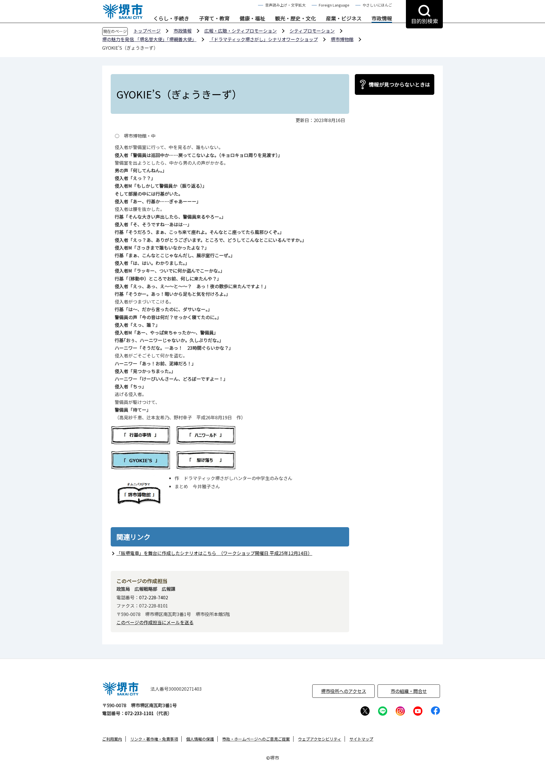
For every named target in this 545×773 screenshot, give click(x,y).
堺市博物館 (342, 39)
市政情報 (382, 18)
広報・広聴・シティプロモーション (240, 30)
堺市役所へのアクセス (343, 691)
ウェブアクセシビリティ (319, 739)
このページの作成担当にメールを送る (155, 622)
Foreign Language (334, 5)
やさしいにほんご (377, 5)
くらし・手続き (171, 18)
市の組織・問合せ (409, 691)
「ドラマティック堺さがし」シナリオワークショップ (263, 39)
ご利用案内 (112, 739)
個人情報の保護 (200, 739)
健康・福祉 (252, 18)
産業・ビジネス (344, 18)
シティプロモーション (312, 30)
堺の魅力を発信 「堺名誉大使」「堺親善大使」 (149, 39)
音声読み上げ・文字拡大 (285, 5)
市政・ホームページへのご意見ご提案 (256, 739)
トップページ (147, 30)
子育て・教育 (214, 18)
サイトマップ (361, 739)
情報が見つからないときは (399, 84)
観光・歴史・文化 (295, 18)
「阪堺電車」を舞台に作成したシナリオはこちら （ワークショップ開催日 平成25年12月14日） (214, 553)
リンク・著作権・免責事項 (154, 739)
